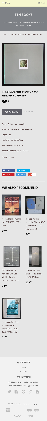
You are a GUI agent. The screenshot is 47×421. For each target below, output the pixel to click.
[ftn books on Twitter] (9, 393)
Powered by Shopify (30, 404)
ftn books (23, 15)
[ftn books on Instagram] (38, 393)
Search (23, 368)
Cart (43, 3)
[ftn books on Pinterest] (23, 393)
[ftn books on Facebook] (16, 393)
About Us (23, 372)
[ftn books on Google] (31, 393)
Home (4, 34)
